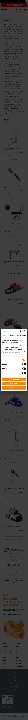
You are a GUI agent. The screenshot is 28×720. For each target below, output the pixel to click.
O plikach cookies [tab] (21, 335)
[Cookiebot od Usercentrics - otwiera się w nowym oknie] (20, 331)
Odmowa (14, 387)
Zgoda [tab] (4, 335)
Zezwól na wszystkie (14, 379)
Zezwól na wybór (14, 383)
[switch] (24, 364)
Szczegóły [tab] (12, 335)
